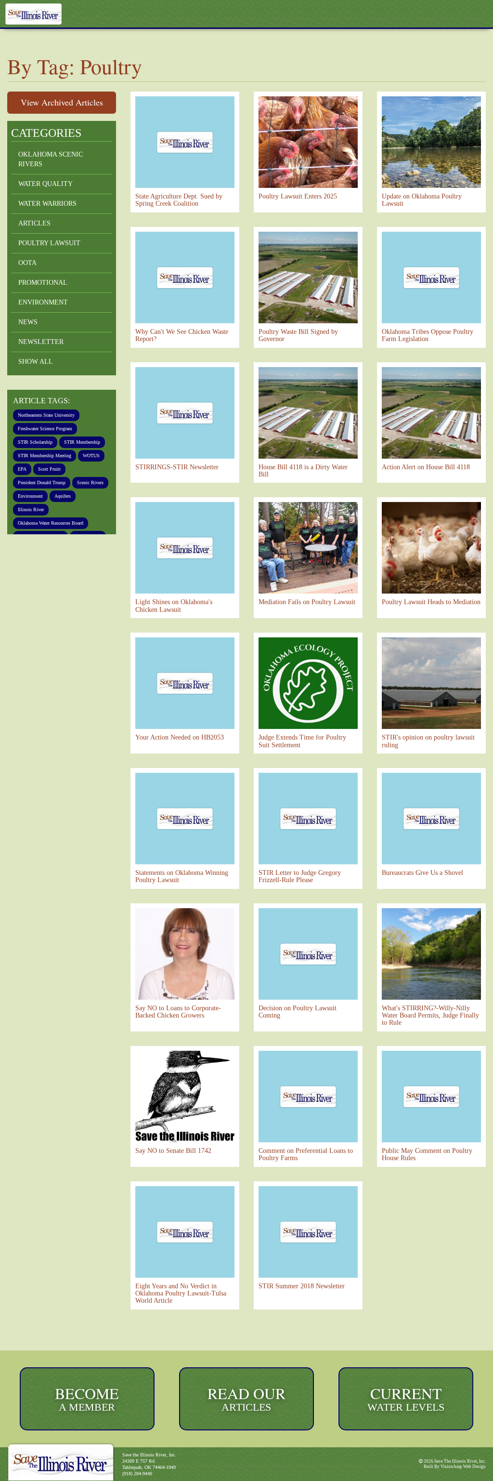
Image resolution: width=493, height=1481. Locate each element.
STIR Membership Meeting (49, 466)
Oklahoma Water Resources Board (60, 532)
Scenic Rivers (34, 505)
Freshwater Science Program (53, 427)
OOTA (27, 262)
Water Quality (45, 183)
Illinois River (65, 519)
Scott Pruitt (82, 479)
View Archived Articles (62, 102)
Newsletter (40, 341)
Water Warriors (48, 203)
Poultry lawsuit (50, 243)
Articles (34, 223)
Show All (36, 361)
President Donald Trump (47, 492)
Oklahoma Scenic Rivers (51, 159)
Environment (43, 302)
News (28, 322)
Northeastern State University (55, 414)
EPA (52, 479)
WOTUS (27, 479)
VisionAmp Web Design (463, 1466)
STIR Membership (39, 453)
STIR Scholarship (38, 440)
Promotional (43, 282)
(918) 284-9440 (139, 1473)
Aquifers (28, 519)
